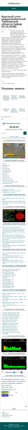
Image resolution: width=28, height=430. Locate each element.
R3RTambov (12, 424)
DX (3, 164)
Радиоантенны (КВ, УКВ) (16, 194)
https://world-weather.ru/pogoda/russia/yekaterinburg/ (14, 137)
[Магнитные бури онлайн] (14, 345)
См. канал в (4, 83)
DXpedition (5, 165)
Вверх (3, 81)
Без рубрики (5, 171)
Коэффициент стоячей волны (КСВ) (11, 190)
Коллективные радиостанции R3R (11, 315)
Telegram (12, 83)
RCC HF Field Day (6, 280)
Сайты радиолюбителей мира (10, 329)
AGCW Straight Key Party (8, 286)
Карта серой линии (7, 332)
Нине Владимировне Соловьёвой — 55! (12, 255)
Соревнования (6, 183)
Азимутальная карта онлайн (9, 326)
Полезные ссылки (6, 180)
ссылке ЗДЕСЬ (6, 77)
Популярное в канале (7, 189)
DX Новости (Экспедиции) (16, 290)
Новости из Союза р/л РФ (16, 249)
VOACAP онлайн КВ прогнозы (9, 324)
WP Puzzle (17, 427)
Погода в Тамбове (14, 136)
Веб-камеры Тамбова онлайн (9, 318)
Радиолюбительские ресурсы (9, 327)
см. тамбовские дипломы (12, 65)
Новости (10, 29)
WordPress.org (6, 416)
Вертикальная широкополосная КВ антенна (13, 201)
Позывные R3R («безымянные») (10, 314)
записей (5, 413)
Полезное (4, 177)
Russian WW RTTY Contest (9, 275)
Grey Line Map (16, 332)
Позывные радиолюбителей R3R (10, 312)
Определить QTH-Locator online (10, 323)
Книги (3, 174)
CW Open (4, 277)
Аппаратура (5, 170)
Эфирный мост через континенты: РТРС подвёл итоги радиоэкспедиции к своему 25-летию (13, 262)
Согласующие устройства (8, 181)
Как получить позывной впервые (10, 317)
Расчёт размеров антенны (9, 321)
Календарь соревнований (16, 266)
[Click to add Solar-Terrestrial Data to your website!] (14, 215)
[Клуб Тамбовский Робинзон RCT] (4, 395)
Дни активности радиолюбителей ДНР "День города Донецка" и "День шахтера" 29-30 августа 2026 (13, 242)
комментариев (7, 415)
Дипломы (4, 173)
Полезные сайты (6, 179)
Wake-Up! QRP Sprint (7, 283)
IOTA (3, 167)
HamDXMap (5, 333)
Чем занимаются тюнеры (8, 192)
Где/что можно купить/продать (10, 320)
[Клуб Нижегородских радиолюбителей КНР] (11, 395)
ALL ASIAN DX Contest (7, 272)
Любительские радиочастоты (9, 330)
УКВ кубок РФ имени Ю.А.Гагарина (11, 269)
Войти (3, 412)
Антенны (4, 168)
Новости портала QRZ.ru (16, 224)
